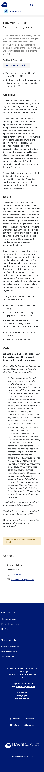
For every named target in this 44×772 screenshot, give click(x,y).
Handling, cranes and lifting (16, 65)
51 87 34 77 (16, 575)
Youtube (15, 725)
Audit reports (15, 11)
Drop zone (22, 693)
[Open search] (32, 5)
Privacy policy (22, 699)
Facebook (15, 719)
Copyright (22, 696)
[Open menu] (40, 5)
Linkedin (30, 719)
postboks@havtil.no (25, 686)
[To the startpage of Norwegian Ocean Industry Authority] (4, 4)
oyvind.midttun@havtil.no (22, 580)
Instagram (30, 725)
